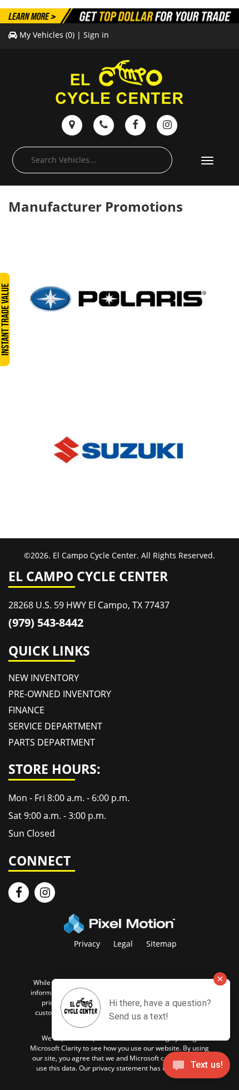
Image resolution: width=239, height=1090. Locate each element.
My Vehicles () (47, 34)
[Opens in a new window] (18, 892)
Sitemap (161, 943)
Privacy (87, 943)
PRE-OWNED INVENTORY (59, 694)
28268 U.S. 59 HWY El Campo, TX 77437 (89, 605)
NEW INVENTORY (43, 678)
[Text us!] (196, 1067)
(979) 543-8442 (45, 622)
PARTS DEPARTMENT (51, 742)
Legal (123, 943)
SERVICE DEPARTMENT (55, 726)
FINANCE (26, 710)
